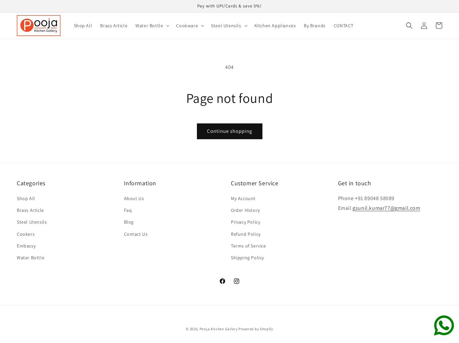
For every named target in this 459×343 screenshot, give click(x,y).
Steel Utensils (32, 222)
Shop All (26, 198)
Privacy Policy (245, 222)
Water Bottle (30, 258)
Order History (245, 210)
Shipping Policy (247, 258)
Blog (129, 222)
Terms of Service (248, 246)
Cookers (26, 234)
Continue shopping (229, 131)
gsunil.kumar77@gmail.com (386, 208)
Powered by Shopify (256, 329)
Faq (128, 210)
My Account (243, 198)
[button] (151, 25)
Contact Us (136, 234)
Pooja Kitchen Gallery (219, 329)
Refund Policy (246, 234)
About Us (134, 198)
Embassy (26, 246)
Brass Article (30, 210)
